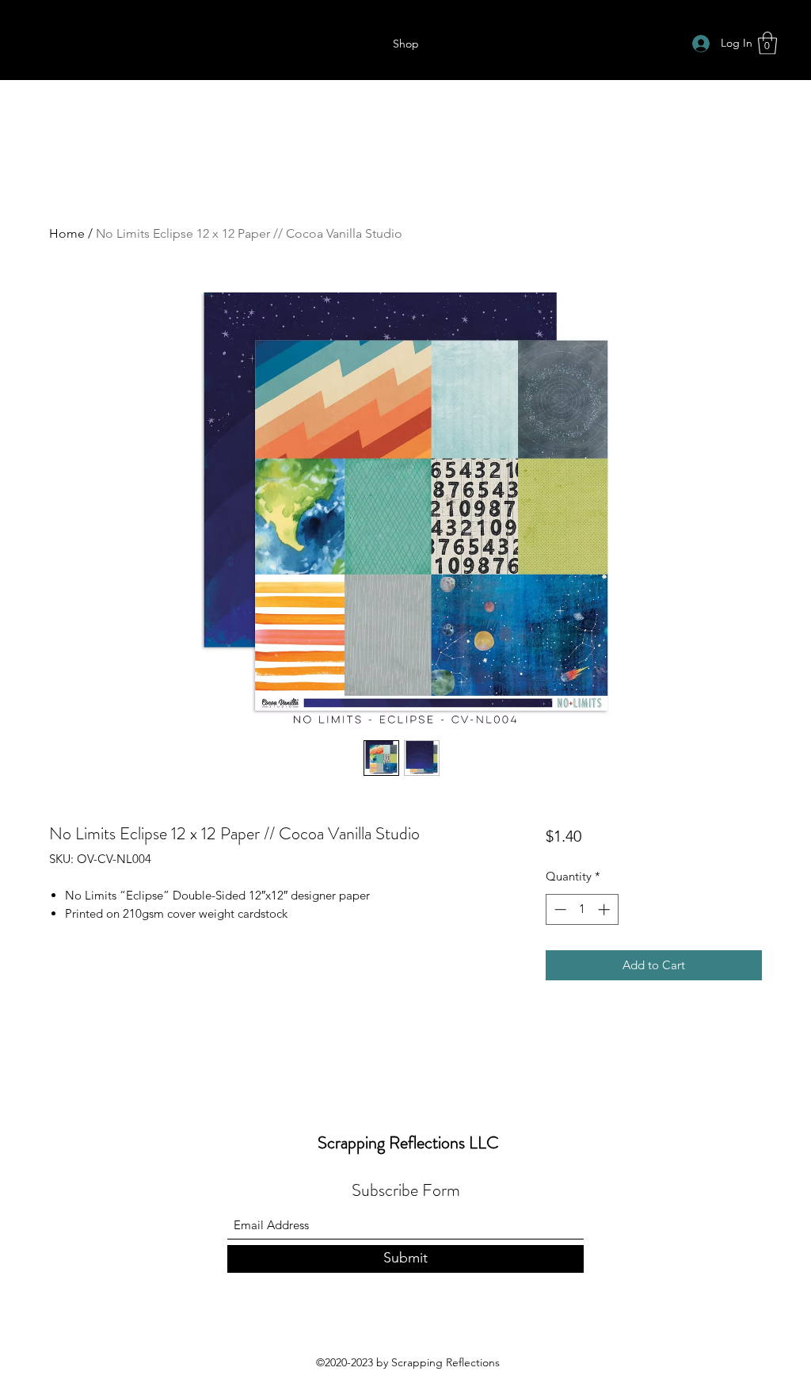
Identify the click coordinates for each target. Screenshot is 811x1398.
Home (67, 233)
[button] (767, 43)
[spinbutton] (582, 909)
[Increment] (605, 909)
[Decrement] (558, 909)
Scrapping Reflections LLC (408, 1142)
